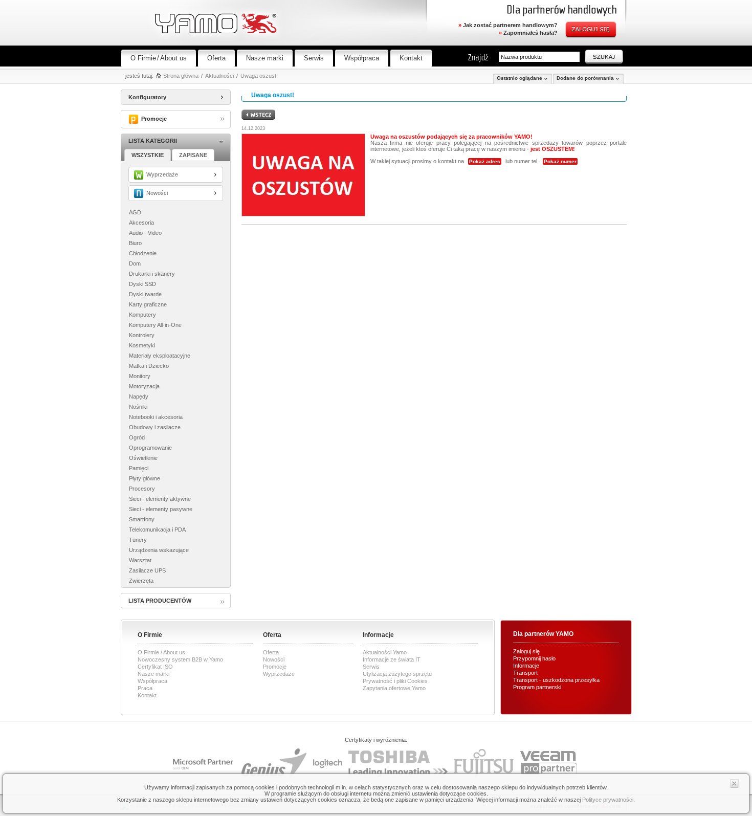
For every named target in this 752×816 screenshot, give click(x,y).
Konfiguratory (147, 97)
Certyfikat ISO (155, 667)
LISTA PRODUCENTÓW (159, 601)
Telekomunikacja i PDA (157, 529)
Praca (145, 688)
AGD (135, 212)
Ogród (137, 437)
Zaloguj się (526, 651)
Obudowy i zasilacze (155, 427)
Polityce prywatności (607, 800)
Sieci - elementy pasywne (160, 509)
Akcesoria (141, 222)
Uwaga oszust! (259, 76)
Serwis (314, 58)
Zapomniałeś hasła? (528, 33)
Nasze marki (264, 58)
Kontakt (411, 58)
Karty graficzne (148, 304)
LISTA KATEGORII (152, 141)
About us (173, 58)
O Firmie (143, 58)
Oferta (216, 58)
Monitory (139, 376)
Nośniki (138, 407)
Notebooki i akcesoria (156, 417)
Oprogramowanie (150, 448)
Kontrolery (141, 335)
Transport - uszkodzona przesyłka (556, 680)
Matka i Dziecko (149, 366)
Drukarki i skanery (152, 274)
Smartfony (141, 519)
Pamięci (138, 468)
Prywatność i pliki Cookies (395, 681)
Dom (135, 263)
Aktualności (219, 76)
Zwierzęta (141, 581)
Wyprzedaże (279, 674)
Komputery (142, 315)
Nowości (273, 659)
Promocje (274, 667)
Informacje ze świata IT (392, 659)
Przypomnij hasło (534, 658)
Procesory (142, 489)
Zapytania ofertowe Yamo (394, 688)
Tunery (138, 540)
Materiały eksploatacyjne (159, 355)
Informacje (526, 666)
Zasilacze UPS (147, 570)
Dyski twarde (145, 294)
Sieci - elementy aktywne (160, 499)
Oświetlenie (143, 458)
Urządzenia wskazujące (159, 550)
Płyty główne (144, 478)
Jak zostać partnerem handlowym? (508, 25)
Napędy (138, 396)
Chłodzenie (143, 253)
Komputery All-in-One (155, 325)
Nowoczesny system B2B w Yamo (180, 659)
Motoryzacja (144, 386)
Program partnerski (537, 687)
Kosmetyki (142, 345)
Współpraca (361, 58)
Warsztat (140, 560)
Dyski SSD (142, 284)
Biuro (135, 243)
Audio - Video (145, 233)
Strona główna (180, 76)
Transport (525, 673)
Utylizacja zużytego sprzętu (397, 674)
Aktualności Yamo (385, 652)
